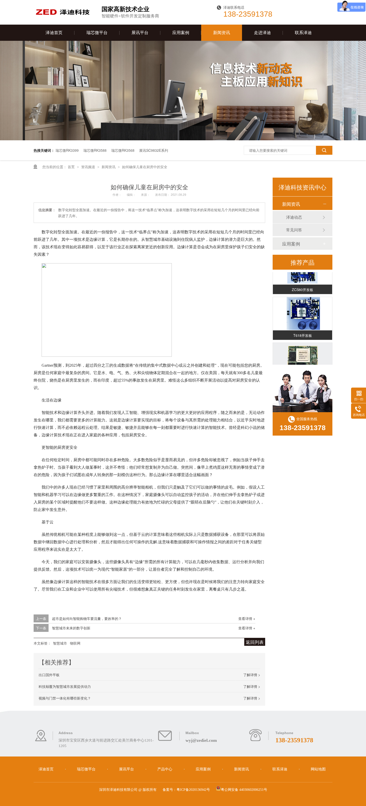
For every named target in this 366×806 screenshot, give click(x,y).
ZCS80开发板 (302, 285)
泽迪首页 (54, 32)
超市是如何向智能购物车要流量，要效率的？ (87, 618)
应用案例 (180, 32)
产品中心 (165, 769)
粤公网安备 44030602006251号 (244, 790)
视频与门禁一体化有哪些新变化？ (65, 698)
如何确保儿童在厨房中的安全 (144, 166)
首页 (72, 166)
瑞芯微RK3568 (122, 150)
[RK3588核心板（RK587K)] (302, 355)
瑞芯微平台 (97, 32)
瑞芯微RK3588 (95, 150)
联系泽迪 (303, 32)
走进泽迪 (262, 32)
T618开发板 (302, 331)
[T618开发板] (302, 309)
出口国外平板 (49, 674)
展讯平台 (139, 32)
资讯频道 (88, 166)
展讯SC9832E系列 (153, 150)
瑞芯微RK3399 (67, 150)
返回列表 (255, 642)
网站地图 (318, 769)
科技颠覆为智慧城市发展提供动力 (65, 686)
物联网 (75, 643)
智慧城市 (60, 643)
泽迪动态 (294, 217)
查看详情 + (246, 618)
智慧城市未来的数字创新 (71, 627)
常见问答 (294, 230)
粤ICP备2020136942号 (193, 790)
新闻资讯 (221, 32)
